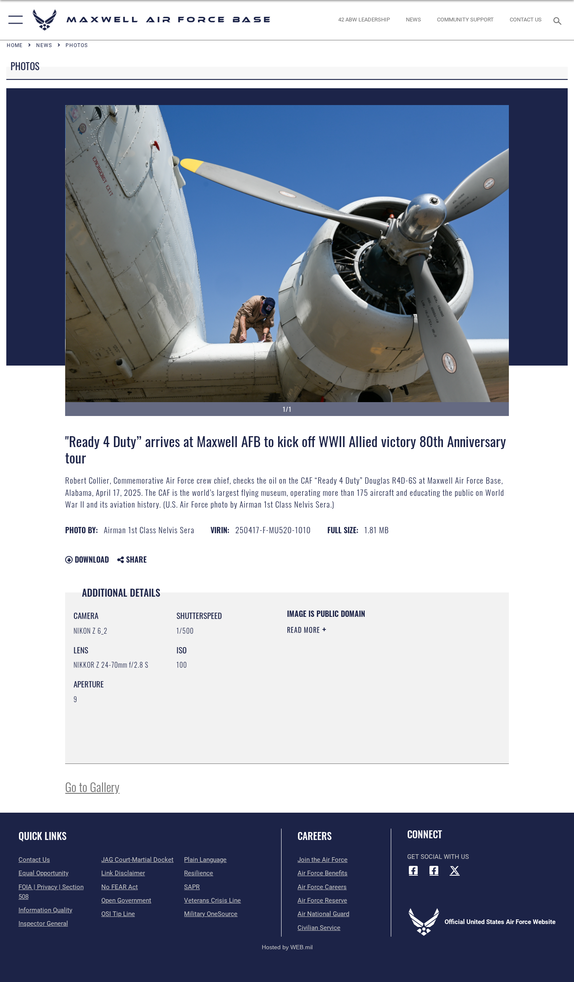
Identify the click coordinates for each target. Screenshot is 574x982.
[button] (13, 20)
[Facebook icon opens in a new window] (413, 870)
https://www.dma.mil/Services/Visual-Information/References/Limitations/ (385, 695)
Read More (304, 630)
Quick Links (42, 836)
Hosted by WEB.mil (287, 947)
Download (91, 559)
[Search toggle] (559, 20)
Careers (315, 836)
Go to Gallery (92, 786)
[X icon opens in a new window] (454, 870)
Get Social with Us (438, 857)
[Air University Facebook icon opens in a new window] (434, 870)
